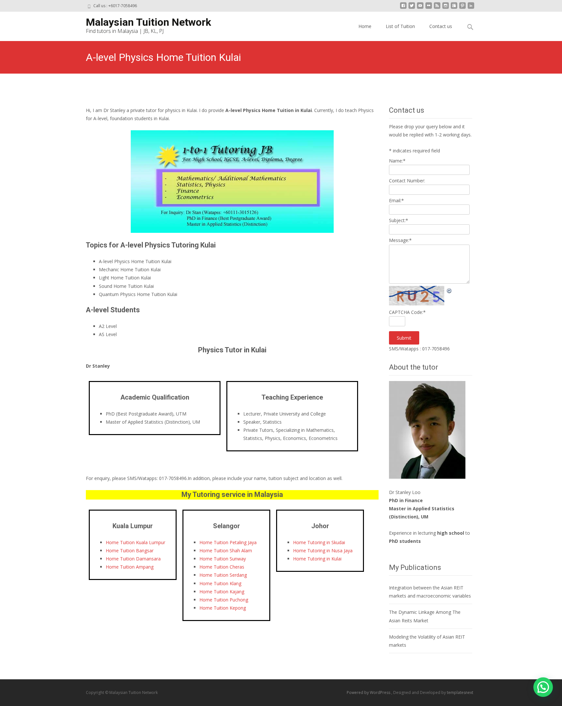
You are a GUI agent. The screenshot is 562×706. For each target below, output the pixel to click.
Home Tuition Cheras (221, 567)
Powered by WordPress (369, 692)
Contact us (440, 26)
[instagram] (445, 8)
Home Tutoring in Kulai (317, 559)
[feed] (437, 8)
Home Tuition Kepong (222, 608)
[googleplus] (454, 8)
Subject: (398, 220)
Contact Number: (407, 180)
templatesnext (460, 692)
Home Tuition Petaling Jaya (228, 542)
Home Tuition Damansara (133, 559)
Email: (396, 200)
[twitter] (411, 8)
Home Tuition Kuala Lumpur (135, 542)
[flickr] (428, 8)
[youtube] (420, 8)
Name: (397, 161)
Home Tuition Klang (220, 583)
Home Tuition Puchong (223, 600)
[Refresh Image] (449, 290)
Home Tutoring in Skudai (319, 542)
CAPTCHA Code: (407, 312)
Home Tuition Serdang (223, 575)
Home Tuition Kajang (221, 591)
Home (364, 26)
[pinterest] (462, 8)
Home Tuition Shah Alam (225, 550)
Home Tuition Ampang (130, 567)
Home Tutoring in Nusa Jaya (323, 550)
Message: (400, 240)
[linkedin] (471, 8)
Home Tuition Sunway (222, 559)
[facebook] (403, 8)
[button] (543, 687)
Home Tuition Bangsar (130, 550)
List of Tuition (400, 26)
